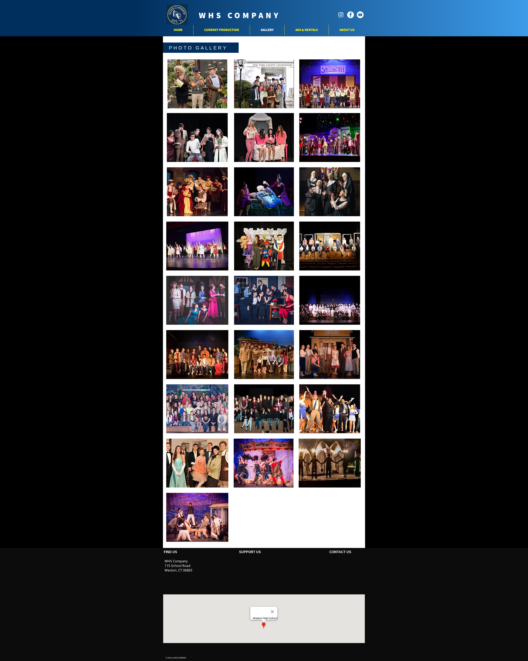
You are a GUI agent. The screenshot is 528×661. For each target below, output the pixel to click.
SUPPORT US (249, 552)
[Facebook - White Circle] (350, 14)
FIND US (171, 552)
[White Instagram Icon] (340, 14)
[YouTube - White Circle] (360, 14)
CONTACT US (320, 552)
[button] (197, 83)
